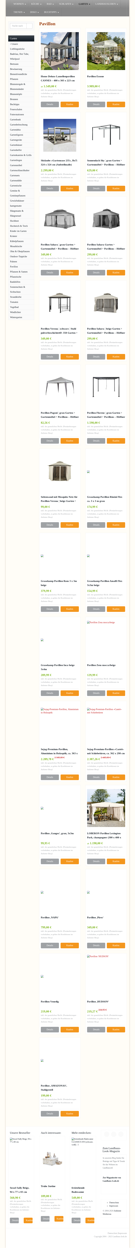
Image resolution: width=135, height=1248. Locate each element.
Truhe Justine (48, 1186)
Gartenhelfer (16, 150)
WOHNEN (19, 4)
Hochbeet (14, 221)
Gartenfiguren (16, 135)
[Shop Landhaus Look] (8, 4)
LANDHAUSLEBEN (105, 4)
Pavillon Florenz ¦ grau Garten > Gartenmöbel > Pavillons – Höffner (106, 414)
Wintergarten (16, 317)
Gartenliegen (16, 160)
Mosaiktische (16, 246)
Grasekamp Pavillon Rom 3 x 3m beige (59, 583)
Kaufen (69, 104)
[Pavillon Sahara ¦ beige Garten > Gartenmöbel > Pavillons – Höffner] (106, 303)
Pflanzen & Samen (18, 272)
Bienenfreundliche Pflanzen (18, 76)
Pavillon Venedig (50, 1001)
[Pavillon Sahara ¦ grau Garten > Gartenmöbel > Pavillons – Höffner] (60, 219)
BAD (49, 4)
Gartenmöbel (16, 165)
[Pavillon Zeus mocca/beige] (106, 640)
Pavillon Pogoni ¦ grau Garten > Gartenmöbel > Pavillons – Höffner (60, 414)
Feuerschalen (16, 109)
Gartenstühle (16, 180)
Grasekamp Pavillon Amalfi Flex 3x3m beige (104, 583)
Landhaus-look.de (120, 1236)
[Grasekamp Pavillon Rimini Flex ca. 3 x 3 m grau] (106, 471)
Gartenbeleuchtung (18, 124)
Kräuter (13, 236)
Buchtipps (14, 104)
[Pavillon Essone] (106, 51)
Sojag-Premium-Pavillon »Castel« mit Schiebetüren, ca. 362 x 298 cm (106, 751)
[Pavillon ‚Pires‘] (106, 892)
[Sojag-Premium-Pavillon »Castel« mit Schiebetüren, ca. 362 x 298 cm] (106, 724)
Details (50, 104)
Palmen (13, 261)
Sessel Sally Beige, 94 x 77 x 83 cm (19, 1189)
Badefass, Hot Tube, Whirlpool (19, 56)
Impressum (113, 1206)
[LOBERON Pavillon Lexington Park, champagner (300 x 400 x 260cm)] (106, 808)
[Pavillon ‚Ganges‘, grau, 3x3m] (60, 808)
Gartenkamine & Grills (20, 155)
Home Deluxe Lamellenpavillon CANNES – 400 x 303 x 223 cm (58, 78)
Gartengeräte (16, 140)
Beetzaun (14, 64)
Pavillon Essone (95, 76)
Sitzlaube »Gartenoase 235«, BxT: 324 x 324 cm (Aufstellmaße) (59, 162)
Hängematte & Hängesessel (17, 213)
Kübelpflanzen (17, 241)
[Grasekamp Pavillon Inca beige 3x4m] (60, 640)
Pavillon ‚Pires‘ (95, 917)
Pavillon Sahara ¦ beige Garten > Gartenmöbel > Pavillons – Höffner (106, 330)
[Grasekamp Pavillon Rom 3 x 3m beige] (60, 555)
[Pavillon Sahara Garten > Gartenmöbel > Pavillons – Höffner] (106, 219)
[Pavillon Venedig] (60, 976)
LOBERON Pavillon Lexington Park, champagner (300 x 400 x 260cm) (104, 835)
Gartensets (15, 175)
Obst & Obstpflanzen (20, 251)
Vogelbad (14, 307)
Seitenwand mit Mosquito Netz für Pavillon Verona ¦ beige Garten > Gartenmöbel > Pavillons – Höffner (60, 499)
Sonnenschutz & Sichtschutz (17, 289)
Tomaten (14, 302)
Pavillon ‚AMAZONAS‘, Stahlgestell (54, 1087)
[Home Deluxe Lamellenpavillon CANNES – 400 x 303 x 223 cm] (60, 51)
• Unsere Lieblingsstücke (17, 46)
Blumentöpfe (16, 94)
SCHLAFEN (65, 4)
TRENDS (18, 12)
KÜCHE (35, 4)
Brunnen (14, 99)
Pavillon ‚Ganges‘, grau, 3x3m (57, 833)
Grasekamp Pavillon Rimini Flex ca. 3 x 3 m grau (104, 498)
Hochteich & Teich (19, 226)
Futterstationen (17, 114)
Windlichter (15, 312)
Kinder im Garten (18, 231)
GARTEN (84, 4)
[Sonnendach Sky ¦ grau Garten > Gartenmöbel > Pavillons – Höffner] (106, 135)
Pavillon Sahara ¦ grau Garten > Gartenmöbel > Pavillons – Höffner (60, 246)
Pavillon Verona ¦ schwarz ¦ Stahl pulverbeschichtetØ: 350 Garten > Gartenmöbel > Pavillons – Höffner (60, 331)
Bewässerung (16, 69)
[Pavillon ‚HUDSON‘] (106, 976)
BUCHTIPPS (50, 12)
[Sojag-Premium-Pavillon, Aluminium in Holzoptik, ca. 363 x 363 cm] (60, 724)
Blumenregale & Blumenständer (17, 86)
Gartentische (16, 185)
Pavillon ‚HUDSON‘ (98, 1001)
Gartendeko (15, 130)
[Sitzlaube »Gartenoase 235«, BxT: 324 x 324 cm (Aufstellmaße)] (60, 135)
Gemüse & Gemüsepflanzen (17, 193)
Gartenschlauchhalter (19, 170)
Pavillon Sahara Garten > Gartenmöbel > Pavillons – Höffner (106, 246)
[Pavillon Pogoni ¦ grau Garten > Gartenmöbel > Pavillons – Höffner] (60, 387)
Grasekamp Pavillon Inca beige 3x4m (58, 667)
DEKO (33, 12)
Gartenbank (15, 119)
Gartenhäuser (16, 145)
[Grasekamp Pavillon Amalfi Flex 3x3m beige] (106, 555)
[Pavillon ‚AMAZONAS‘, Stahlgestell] (60, 1060)
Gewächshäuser (17, 201)
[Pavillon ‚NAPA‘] (60, 892)
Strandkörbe (15, 297)
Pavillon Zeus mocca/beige (101, 665)
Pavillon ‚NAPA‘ (50, 917)
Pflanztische (15, 277)
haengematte (16, 206)
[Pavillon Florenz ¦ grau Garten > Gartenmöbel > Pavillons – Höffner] (106, 387)
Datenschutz (114, 1202)
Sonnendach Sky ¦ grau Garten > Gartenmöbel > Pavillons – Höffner (106, 162)
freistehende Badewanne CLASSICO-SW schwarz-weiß (80, 1190)
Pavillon (14, 266)
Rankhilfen (15, 282)
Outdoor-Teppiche (18, 256)
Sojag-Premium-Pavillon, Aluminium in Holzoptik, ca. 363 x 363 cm (59, 751)
